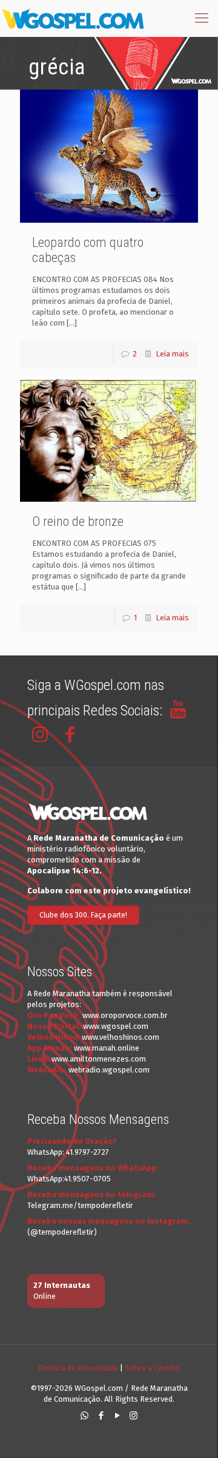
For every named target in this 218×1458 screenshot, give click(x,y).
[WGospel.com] (72, 18)
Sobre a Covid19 (152, 1368)
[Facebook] (100, 1415)
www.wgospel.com (115, 1026)
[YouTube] (117, 1415)
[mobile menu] (201, 18)
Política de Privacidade (78, 1368)
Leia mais (172, 353)
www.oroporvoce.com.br (125, 1015)
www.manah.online (106, 1047)
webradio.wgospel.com (109, 1069)
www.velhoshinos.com (120, 1037)
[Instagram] (133, 1415)
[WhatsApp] (84, 1415)
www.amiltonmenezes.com (98, 1058)
